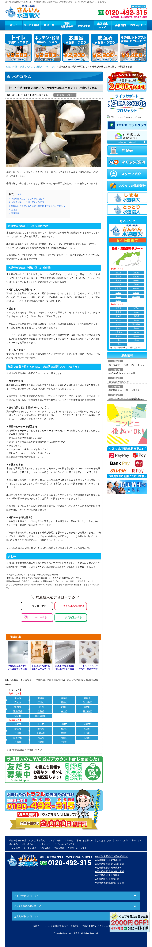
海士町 (64, 711)
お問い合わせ (138, 25)
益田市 (136, 277)
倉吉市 (87, 724)
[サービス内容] (26, 25)
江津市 (41, 702)
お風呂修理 (45, 848)
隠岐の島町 (40, 716)
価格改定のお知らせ (119, 381)
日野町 (41, 742)
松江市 (17, 697)
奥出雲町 (87, 702)
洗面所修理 (59, 848)
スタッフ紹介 (121, 840)
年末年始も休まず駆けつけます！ (125, 390)
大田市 (87, 697)
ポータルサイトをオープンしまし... (126, 365)
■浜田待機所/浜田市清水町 (108, 867)
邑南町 (87, 707)
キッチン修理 (29, 848)
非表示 (18, 194)
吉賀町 (41, 711)
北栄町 (87, 733)
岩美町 (17, 728)
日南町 (17, 742)
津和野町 (17, 711)
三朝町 (17, 733)
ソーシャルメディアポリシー (67, 844)
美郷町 (64, 707)
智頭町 (64, 728)
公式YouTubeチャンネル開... (123, 373)
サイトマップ (44, 844)
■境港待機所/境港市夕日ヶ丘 (109, 882)
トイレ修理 (14, 848)
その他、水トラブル (77, 848)
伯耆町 (87, 737)
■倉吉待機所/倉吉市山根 (107, 879)
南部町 (64, 737)
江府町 (64, 742)
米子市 (41, 724)
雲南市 (64, 702)
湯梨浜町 (40, 733)
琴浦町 (64, 733)
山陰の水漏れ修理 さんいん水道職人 (24, 66)
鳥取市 (17, 724)
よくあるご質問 (104, 840)
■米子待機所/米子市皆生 (107, 875)
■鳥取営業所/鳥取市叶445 (108, 860)
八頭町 (87, 728)
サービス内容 (31, 25)
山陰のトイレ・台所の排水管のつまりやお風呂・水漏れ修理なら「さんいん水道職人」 (76, 926)
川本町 (41, 707)
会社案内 (120, 25)
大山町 (41, 737)
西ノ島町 (87, 711)
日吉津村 (17, 737)
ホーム (13, 25)
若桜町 (41, 728)
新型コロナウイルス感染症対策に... (126, 398)
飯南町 (17, 707)
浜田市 (41, 697)
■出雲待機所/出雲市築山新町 (109, 864)
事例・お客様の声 (67, 25)
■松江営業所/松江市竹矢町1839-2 (111, 856)
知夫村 (17, 716)
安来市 (17, 702)
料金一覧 (49, 25)
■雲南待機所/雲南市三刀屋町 (109, 871)
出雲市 (64, 697)
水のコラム (85, 25)
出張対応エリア (102, 25)
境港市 (64, 724)
